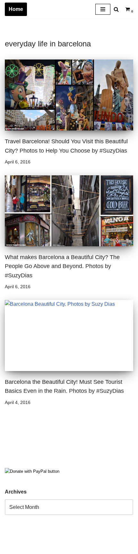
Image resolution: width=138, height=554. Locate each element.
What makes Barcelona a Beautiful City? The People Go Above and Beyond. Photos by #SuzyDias (62, 266)
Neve (11, 547)
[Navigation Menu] (102, 9)
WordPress (62, 547)
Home (16, 9)
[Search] (116, 9)
